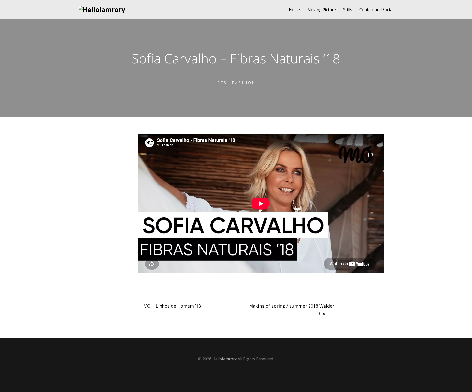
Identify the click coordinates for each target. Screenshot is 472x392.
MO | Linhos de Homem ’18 (169, 306)
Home (294, 9)
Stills (347, 9)
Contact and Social (376, 9)
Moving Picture (321, 9)
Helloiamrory (224, 359)
